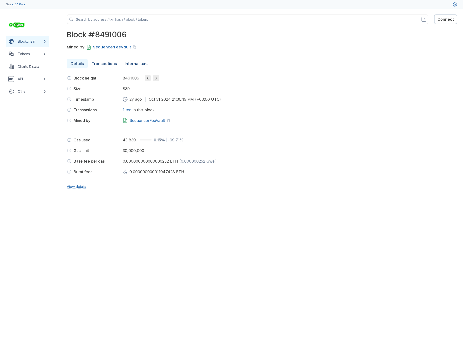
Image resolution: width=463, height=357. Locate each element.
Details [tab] (77, 63)
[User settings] (454, 4)
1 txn (127, 109)
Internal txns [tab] (137, 63)
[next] (156, 78)
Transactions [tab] (104, 63)
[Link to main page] (23, 25)
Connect (445, 19)
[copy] (135, 47)
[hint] (69, 78)
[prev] (148, 78)
